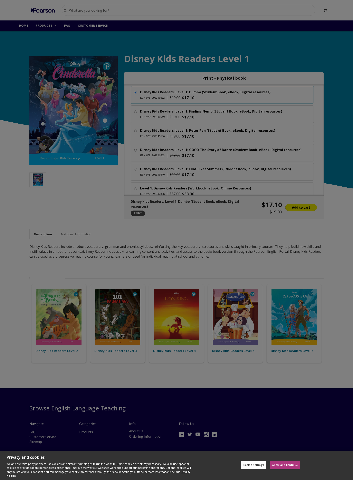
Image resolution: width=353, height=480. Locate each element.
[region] (176, 465)
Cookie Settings (253, 465)
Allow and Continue (285, 465)
